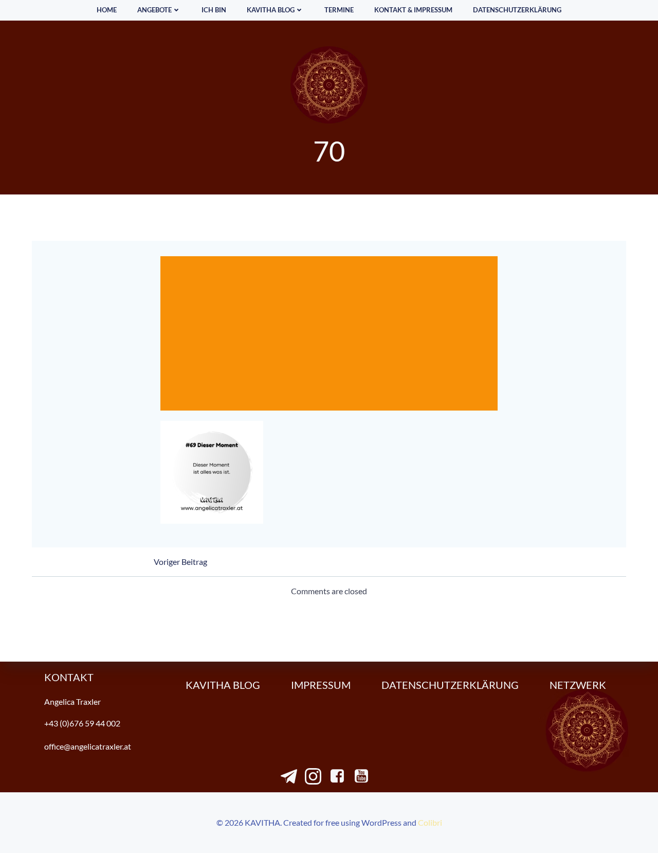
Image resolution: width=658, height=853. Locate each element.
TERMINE (339, 10)
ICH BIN (214, 10)
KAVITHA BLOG (271, 10)
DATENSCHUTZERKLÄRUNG (517, 10)
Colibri (430, 822)
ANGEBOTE (154, 10)
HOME (107, 10)
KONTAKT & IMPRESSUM (413, 10)
